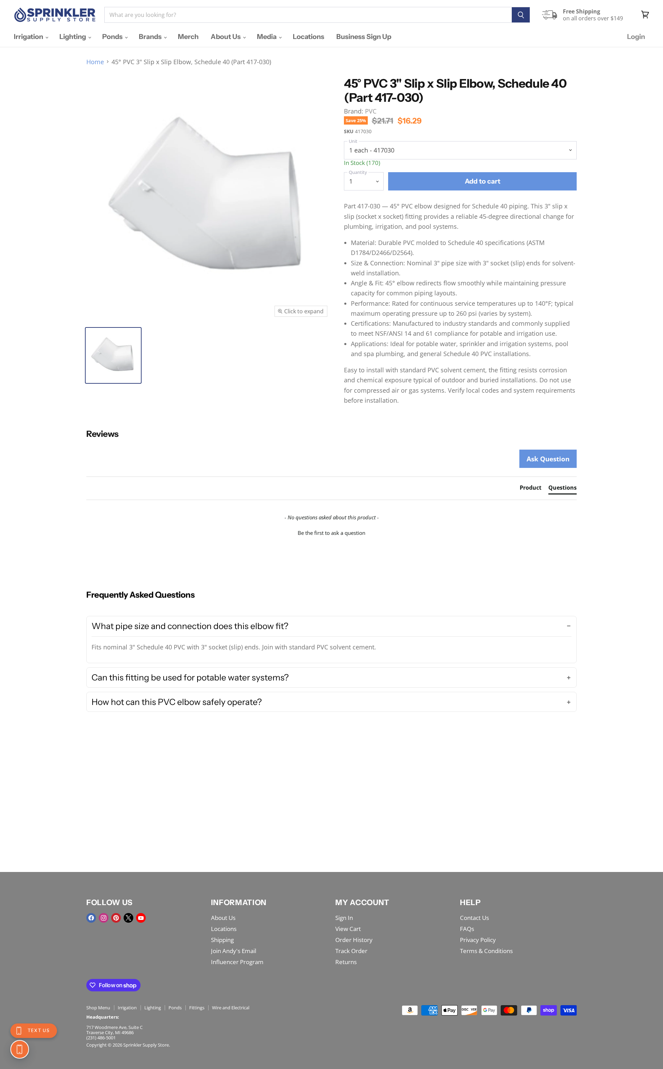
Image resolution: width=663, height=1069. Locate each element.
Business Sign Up (363, 36)
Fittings (196, 1007)
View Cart (348, 929)
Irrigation (29, 36)
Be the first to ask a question (331, 532)
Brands (151, 36)
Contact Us (474, 918)
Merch (188, 36)
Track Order (351, 951)
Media (267, 36)
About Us (226, 36)
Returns (346, 962)
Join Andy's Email (233, 951)
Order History (354, 940)
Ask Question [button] (548, 458)
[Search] (521, 15)
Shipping (222, 940)
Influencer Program (237, 962)
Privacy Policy (478, 940)
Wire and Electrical (230, 1007)
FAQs (467, 929)
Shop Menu (98, 1007)
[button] (331, 532)
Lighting (73, 36)
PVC (370, 111)
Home (95, 62)
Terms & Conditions (486, 951)
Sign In (344, 918)
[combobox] (308, 15)
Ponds (113, 36)
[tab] (530, 489)
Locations (308, 36)
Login (636, 36)
